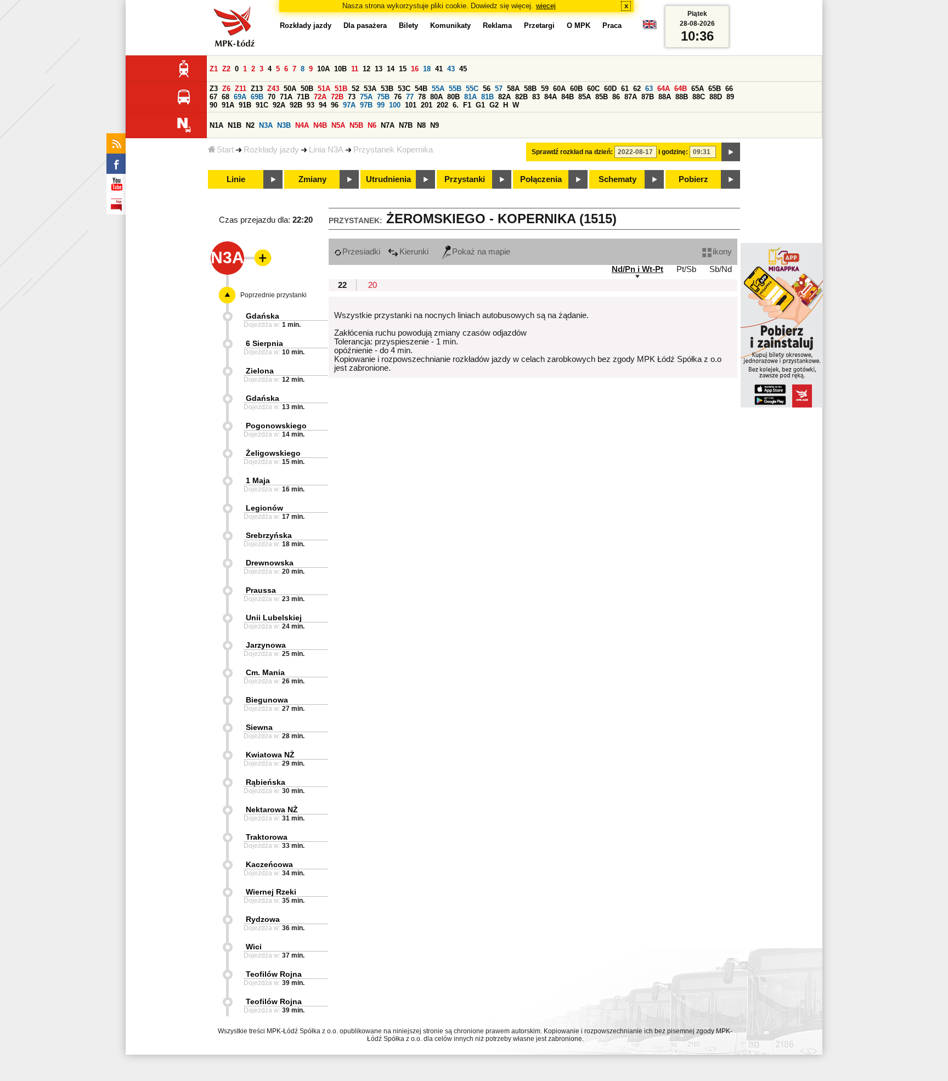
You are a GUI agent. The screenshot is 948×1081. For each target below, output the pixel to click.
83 (536, 97)
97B (366, 105)
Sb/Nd (720, 269)
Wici (254, 946)
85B (601, 97)
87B (647, 97)
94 (322, 105)
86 (616, 97)
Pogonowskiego (276, 425)
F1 (467, 105)
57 (499, 88)
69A (240, 97)
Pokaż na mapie (481, 251)
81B (487, 97)
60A (559, 88)
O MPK (578, 25)
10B (340, 69)
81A (470, 97)
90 (213, 105)
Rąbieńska (265, 782)
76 (398, 97)
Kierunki (413, 251)
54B (421, 88)
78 (422, 97)
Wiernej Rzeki (271, 891)
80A (436, 97)
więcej (546, 6)
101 (410, 105)
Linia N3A (326, 149)
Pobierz (693, 179)
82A (504, 97)
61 (625, 88)
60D (610, 88)
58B (530, 88)
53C (404, 88)
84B (567, 97)
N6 (372, 125)
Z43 (273, 88)
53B (387, 88)
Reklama (497, 25)
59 (545, 88)
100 (394, 105)
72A (320, 97)
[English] (649, 27)
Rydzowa (263, 919)
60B (576, 88)
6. (456, 105)
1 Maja (258, 480)
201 (426, 105)
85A (584, 97)
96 (334, 105)
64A (663, 88)
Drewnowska (270, 562)
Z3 (214, 88)
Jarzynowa (266, 645)
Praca (612, 25)
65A (697, 88)
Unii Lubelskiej (274, 617)
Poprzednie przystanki (273, 295)
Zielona (260, 370)
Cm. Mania (265, 672)
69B (257, 97)
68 (225, 97)
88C (698, 97)
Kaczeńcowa (269, 864)
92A (279, 105)
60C (593, 88)
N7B (406, 125)
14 (390, 69)
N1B (234, 125)
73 (352, 97)
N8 (421, 125)
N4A (302, 125)
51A (324, 88)
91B (245, 105)
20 (372, 285)
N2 (250, 125)
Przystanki (464, 179)
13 (378, 69)
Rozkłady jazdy (271, 149)
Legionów (264, 507)
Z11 (240, 88)
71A (286, 97)
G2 (494, 105)
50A (290, 88)
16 (415, 69)
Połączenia (541, 179)
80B (453, 97)
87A (630, 97)
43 (451, 69)
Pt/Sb (686, 269)
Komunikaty (450, 25)
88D (715, 97)
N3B (284, 125)
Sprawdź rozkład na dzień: (572, 152)
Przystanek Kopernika (393, 149)
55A (438, 88)
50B (307, 88)
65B (714, 88)
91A (228, 105)
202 (442, 105)
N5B (356, 125)
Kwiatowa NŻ (270, 754)
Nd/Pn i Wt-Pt (637, 269)
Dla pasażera (365, 25)
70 (271, 97)
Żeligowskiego (273, 453)
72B (337, 97)
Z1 (214, 69)
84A (550, 97)
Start (225, 149)
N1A (216, 125)
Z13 (257, 88)
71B (303, 97)
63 (649, 88)
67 (213, 97)
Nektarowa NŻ (272, 809)
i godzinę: (673, 152)
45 (463, 69)
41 (439, 69)
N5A (338, 125)
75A (366, 97)
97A (349, 105)
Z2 (226, 69)
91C (262, 105)
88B (681, 97)
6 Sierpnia (264, 343)
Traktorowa (266, 837)
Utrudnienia (388, 179)
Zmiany (312, 179)
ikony (722, 251)
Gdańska (262, 316)
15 (403, 69)
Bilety (408, 25)
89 (730, 97)
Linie (236, 179)
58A (513, 88)
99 (381, 105)
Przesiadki (361, 251)
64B (680, 88)
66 (729, 88)
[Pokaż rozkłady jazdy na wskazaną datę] (730, 152)
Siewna (259, 727)
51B (341, 88)
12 (366, 69)
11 (354, 69)
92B (296, 105)
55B (455, 88)
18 (427, 69)
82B (521, 97)
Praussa (261, 590)
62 (637, 88)
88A (664, 97)
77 (410, 97)
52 (355, 88)
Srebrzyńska (269, 535)
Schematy (617, 179)
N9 (434, 125)
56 (486, 88)
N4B (320, 125)
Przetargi (539, 25)
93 (310, 105)
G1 (480, 105)
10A (323, 69)
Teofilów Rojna (274, 974)
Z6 (226, 88)
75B (383, 97)
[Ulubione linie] (259, 258)
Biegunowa (267, 699)
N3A (266, 125)
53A (370, 88)
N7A (387, 125)
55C (472, 88)
